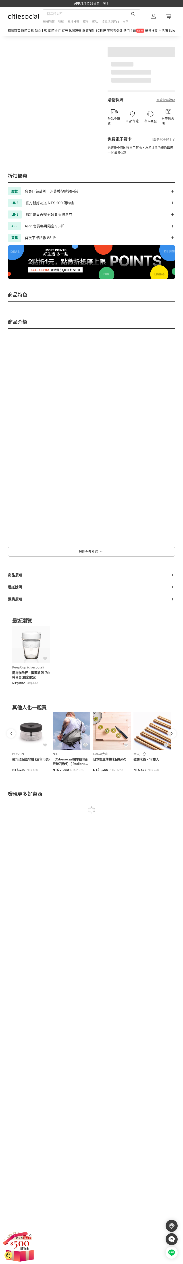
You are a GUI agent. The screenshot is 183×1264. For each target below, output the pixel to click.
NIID (55, 754)
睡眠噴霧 (49, 21)
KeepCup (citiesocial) (28, 667)
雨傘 (125, 21)
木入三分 (139, 754)
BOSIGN (18, 754)
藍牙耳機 (73, 21)
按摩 (86, 21)
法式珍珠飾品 (110, 21)
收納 (61, 21)
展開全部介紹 (88, 551)
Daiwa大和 (100, 754)
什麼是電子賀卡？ (162, 139)
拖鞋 (95, 21)
